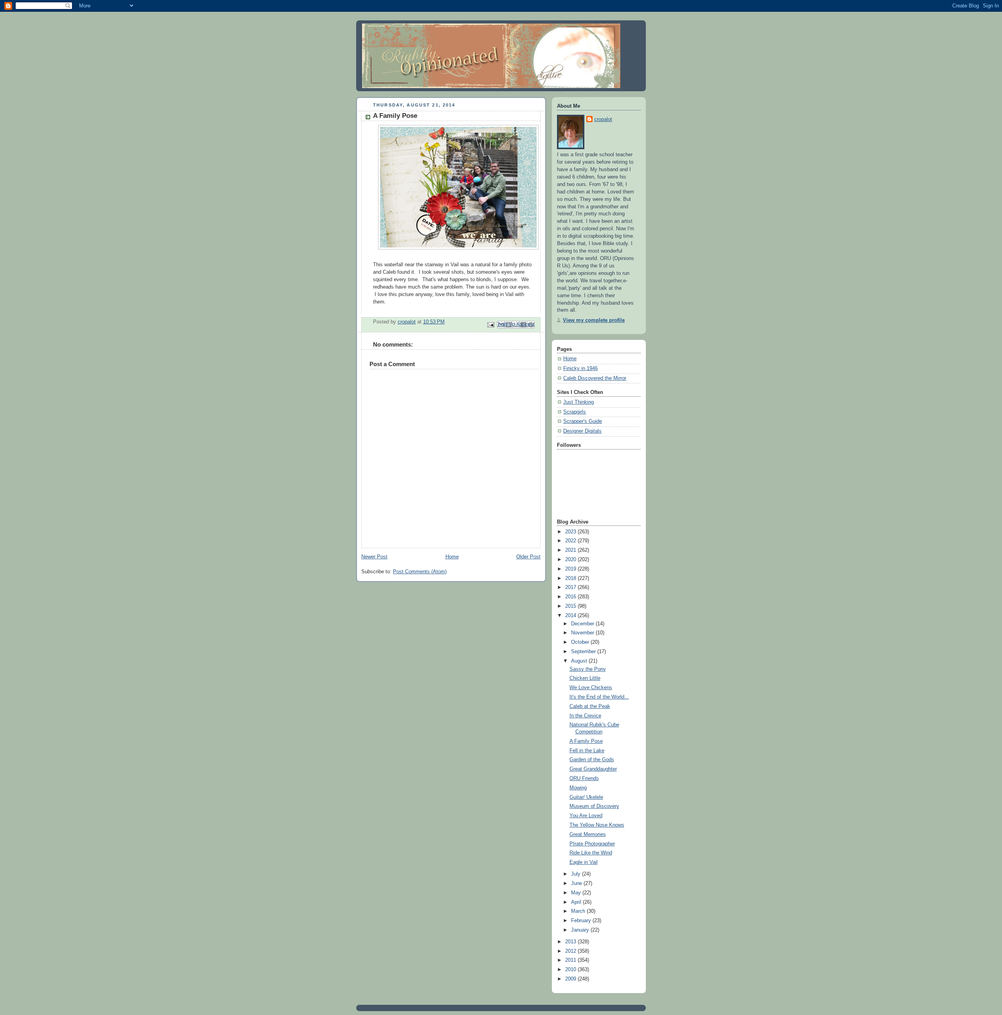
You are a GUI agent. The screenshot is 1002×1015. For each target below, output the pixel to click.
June (577, 883)
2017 (571, 587)
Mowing (578, 788)
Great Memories (587, 834)
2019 (571, 569)
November (583, 633)
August (580, 661)
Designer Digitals (582, 431)
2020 (571, 559)
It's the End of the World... (599, 697)
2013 (571, 942)
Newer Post (374, 557)
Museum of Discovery (594, 806)
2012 (571, 951)
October (581, 642)
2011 (571, 960)
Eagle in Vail (583, 862)
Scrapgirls (574, 412)
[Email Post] (490, 324)
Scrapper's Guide (582, 421)
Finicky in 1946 (580, 368)
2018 (571, 578)
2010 (571, 969)
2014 (571, 615)
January (581, 930)
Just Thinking (578, 402)
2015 (571, 606)
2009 (571, 979)
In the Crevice (585, 716)
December (583, 624)
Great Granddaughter (593, 769)
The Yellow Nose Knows (596, 825)
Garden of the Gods (591, 759)
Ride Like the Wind (590, 853)
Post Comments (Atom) (420, 571)
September (584, 651)
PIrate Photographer (592, 844)
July (576, 874)
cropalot (603, 119)
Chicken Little (584, 678)
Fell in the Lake (586, 750)
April (577, 902)
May (576, 893)
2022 (571, 541)
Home (452, 557)
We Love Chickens (590, 687)
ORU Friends (584, 778)
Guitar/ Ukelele (586, 797)
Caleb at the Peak (589, 706)
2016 (571, 597)
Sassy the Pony (587, 669)
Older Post (528, 557)
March (579, 911)
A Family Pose (586, 741)
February (582, 920)
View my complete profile (594, 320)
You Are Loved (585, 815)
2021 (571, 550)
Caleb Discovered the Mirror (594, 378)
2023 (571, 532)
